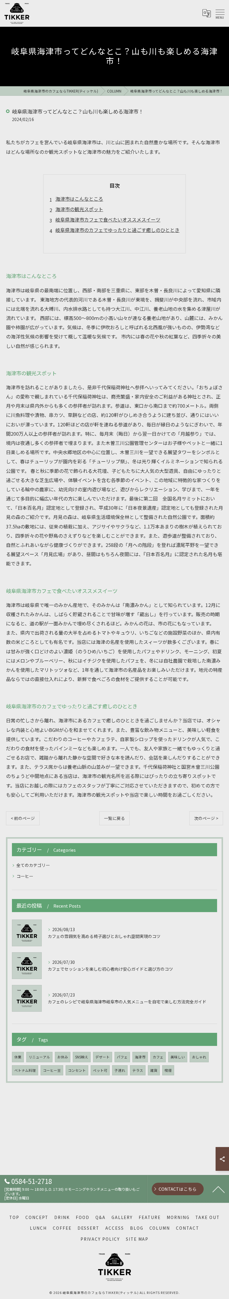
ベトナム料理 (25, 1070)
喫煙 (168, 1070)
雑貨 (153, 1070)
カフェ (158, 1057)
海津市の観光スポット (79, 209)
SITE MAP (137, 1239)
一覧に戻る (114, 818)
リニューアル (39, 1057)
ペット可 (100, 1070)
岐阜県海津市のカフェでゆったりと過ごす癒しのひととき (117, 229)
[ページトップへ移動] (219, 1189)
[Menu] (220, 13)
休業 (17, 1057)
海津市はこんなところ (79, 198)
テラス (137, 1070)
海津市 (140, 1057)
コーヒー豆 (52, 1070)
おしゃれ (199, 1057)
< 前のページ (23, 818)
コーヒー (24, 876)
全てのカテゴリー (33, 865)
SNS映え (81, 1057)
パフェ (122, 1057)
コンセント (77, 1070)
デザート (102, 1057)
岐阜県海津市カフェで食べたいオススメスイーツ (107, 219)
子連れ (119, 1070)
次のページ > (206, 818)
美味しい (178, 1057)
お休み (62, 1057)
